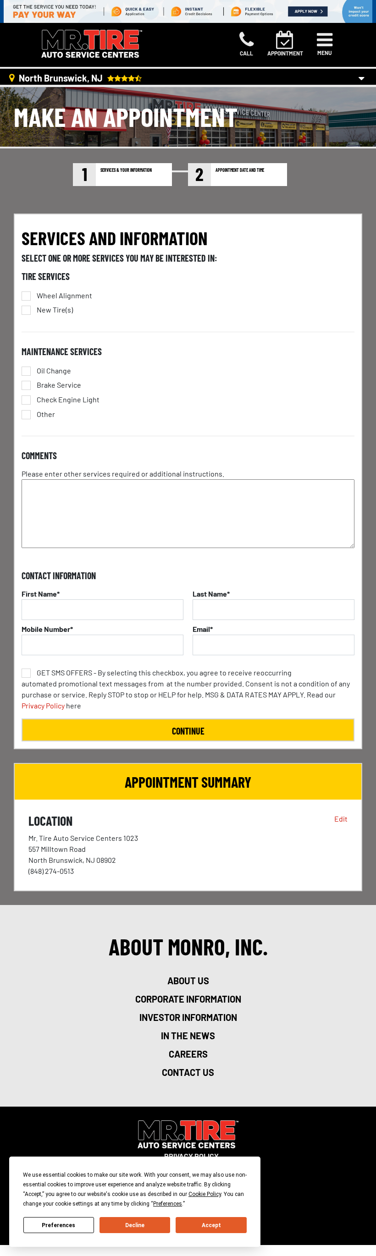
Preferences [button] (167, 1204)
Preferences (58, 1225)
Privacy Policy (43, 705)
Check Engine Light (68, 399)
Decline (134, 1225)
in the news (188, 1035)
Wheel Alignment (64, 295)
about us (188, 980)
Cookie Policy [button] (204, 1194)
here (186, 689)
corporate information (188, 998)
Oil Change (54, 370)
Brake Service (59, 385)
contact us (188, 1072)
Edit (341, 818)
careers (188, 1053)
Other (46, 414)
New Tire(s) (55, 309)
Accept (211, 1225)
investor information (188, 1017)
